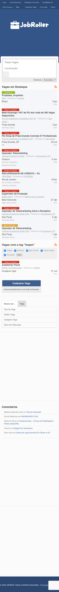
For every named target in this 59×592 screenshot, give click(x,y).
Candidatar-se (47, 2)
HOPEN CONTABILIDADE (12, 268)
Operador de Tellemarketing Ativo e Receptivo (26, 211)
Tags (22, 304)
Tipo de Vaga (9, 309)
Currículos (44, 7)
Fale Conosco (7, 7)
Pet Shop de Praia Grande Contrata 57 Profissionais (29, 135)
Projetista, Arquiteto (12, 95)
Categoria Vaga (10, 319)
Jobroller (21, 98)
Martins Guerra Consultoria (34, 196)
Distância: (38, 79)
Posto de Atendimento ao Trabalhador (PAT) (17, 139)
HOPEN (37, 268)
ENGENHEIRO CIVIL (29, 416)
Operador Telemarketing (15, 153)
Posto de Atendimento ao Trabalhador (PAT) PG (19, 118)
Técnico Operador (33, 412)
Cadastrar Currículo (31, 2)
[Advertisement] (34, 39)
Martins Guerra (7, 196)
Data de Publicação (12, 324)
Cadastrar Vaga (30, 7)
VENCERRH (6, 176)
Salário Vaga (9, 314)
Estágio (9, 250)
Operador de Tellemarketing (16, 228)
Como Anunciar (15, 2)
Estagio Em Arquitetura (23, 428)
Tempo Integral (49, 250)
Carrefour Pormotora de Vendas (13, 156)
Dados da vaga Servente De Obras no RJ (33, 432)
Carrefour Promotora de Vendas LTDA (15, 214)
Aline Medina (50, 139)
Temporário (11, 255)
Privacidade (45, 585)
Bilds (4, 98)
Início (4, 2)
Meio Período (34, 250)
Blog (17, 7)
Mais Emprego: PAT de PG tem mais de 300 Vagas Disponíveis (28, 114)
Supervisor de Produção (15, 193)
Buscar (6, 74)
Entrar (53, 7)
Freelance (20, 250)
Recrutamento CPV (44, 156)
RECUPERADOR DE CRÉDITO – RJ (21, 173)
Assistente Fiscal (11, 264)
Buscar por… (9, 304)
